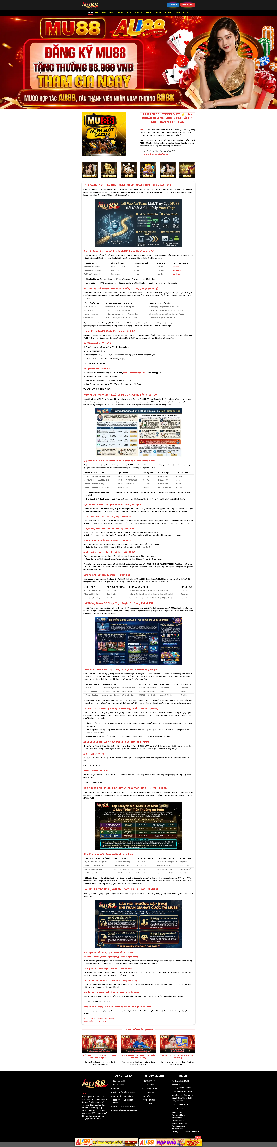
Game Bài (149, 13)
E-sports (138, 13)
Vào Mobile (177, 270)
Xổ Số (177, 13)
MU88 (90, 13)
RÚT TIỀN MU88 (148, 1100)
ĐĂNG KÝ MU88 (148, 1085)
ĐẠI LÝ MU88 (147, 1104)
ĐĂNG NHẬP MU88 (149, 1089)
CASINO (120, 13)
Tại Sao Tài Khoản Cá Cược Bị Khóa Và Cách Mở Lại (177, 1056)
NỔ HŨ (158, 13)
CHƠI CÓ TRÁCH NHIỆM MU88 (125, 1107)
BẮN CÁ (111, 13)
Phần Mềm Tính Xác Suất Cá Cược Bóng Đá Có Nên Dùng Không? (99, 1056)
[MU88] (92, 5)
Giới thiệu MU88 (119, 1081)
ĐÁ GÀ (128, 13)
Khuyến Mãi (100, 13)
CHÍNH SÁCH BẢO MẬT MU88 (124, 1096)
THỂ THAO (167, 13)
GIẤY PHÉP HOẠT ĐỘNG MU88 (125, 1110)
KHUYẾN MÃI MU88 (149, 1081)
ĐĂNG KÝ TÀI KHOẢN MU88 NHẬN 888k (98, 1019)
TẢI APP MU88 (148, 1092)
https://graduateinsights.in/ (157, 154)
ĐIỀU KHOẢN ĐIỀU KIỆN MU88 (125, 1092)
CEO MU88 (117, 1089)
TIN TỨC (185, 13)
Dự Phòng (176, 274)
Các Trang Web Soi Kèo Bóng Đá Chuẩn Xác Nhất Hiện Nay (138, 1056)
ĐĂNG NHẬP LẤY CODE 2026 (94, 1021)
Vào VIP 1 (176, 267)
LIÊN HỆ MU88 (118, 1085)
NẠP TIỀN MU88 (148, 1096)
